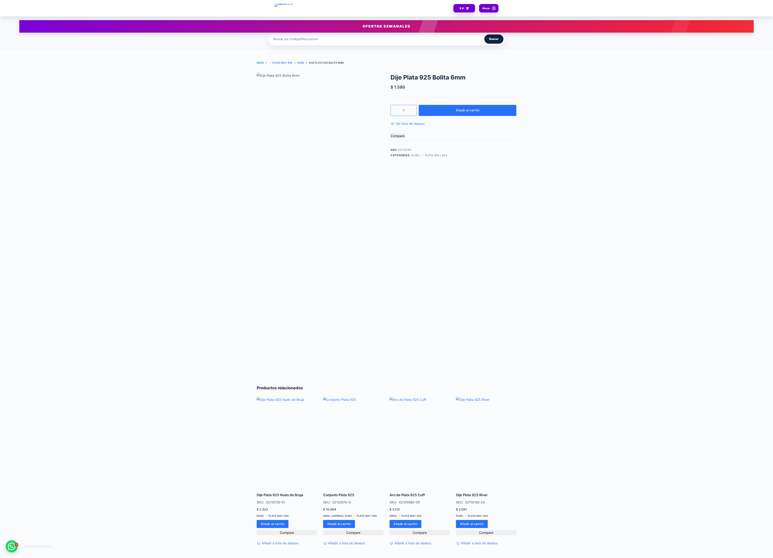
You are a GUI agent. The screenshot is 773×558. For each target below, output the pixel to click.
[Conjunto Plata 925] (353, 442)
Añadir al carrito (468, 110)
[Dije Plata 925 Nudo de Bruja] (287, 442)
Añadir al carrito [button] (272, 524)
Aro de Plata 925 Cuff (407, 495)
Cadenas (337, 515)
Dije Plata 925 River (472, 495)
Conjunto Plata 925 (338, 495)
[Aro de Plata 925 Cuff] (420, 442)
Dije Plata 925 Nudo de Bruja (280, 495)
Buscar (494, 38)
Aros (326, 515)
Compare (398, 136)
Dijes (415, 155)
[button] (408, 123)
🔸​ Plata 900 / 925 (434, 155)
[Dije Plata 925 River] (486, 442)
